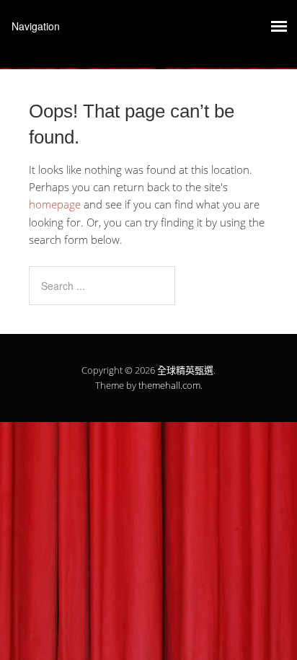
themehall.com (169, 385)
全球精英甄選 (185, 370)
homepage (55, 204)
